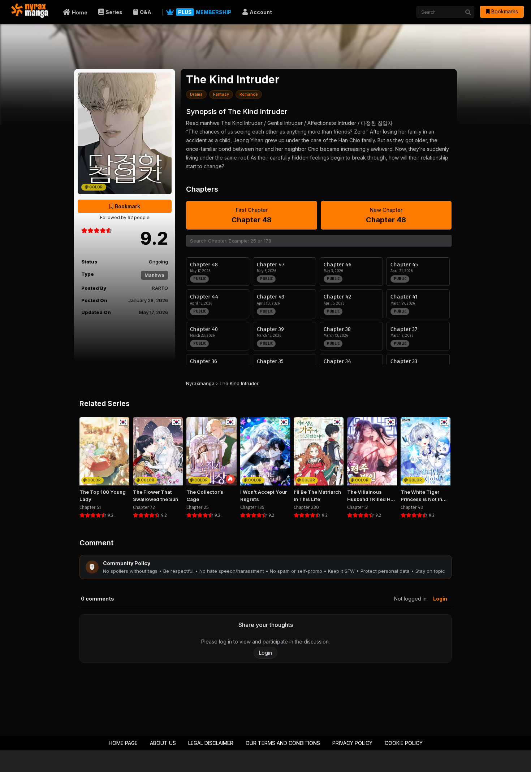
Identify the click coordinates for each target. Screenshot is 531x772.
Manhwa (154, 275)
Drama (196, 94)
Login (440, 599)
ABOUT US (163, 743)
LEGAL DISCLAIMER (210, 743)
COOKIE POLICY (404, 743)
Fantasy (221, 94)
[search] (468, 12)
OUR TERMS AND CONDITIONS (283, 743)
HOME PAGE (123, 743)
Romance (248, 94)
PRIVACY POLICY (352, 743)
